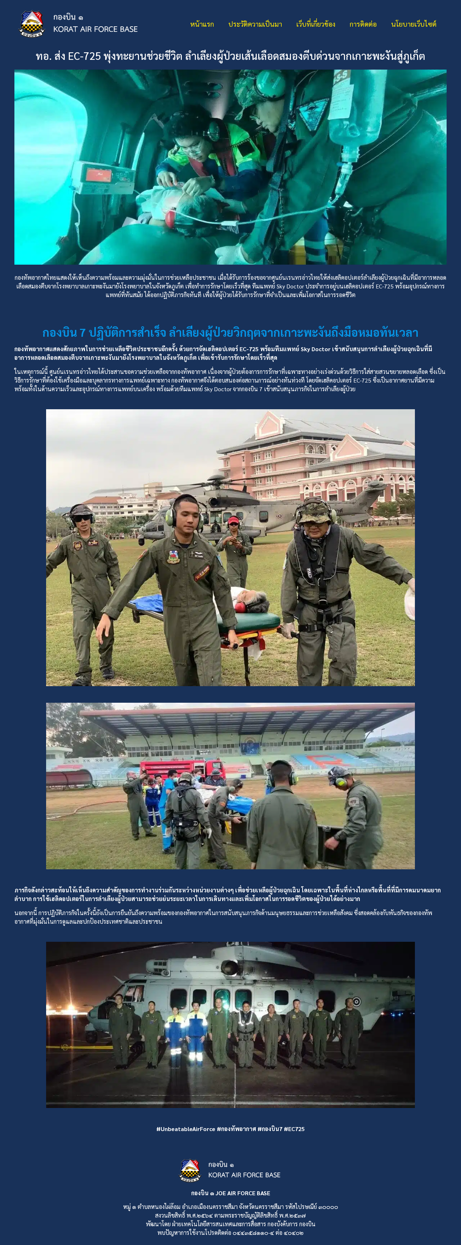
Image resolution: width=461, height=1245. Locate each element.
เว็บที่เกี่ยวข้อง (315, 23)
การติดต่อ (363, 23)
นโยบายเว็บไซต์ (414, 23)
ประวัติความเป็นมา (255, 23)
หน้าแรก (202, 23)
